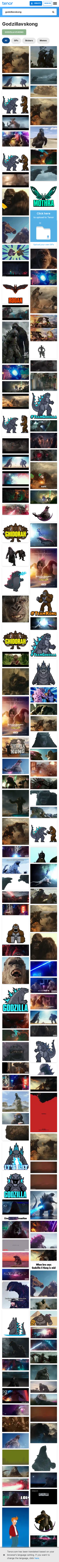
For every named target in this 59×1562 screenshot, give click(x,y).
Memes (43, 40)
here (37, 1558)
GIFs (16, 40)
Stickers (29, 40)
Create (37, 3)
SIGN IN (47, 3)
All (6, 40)
